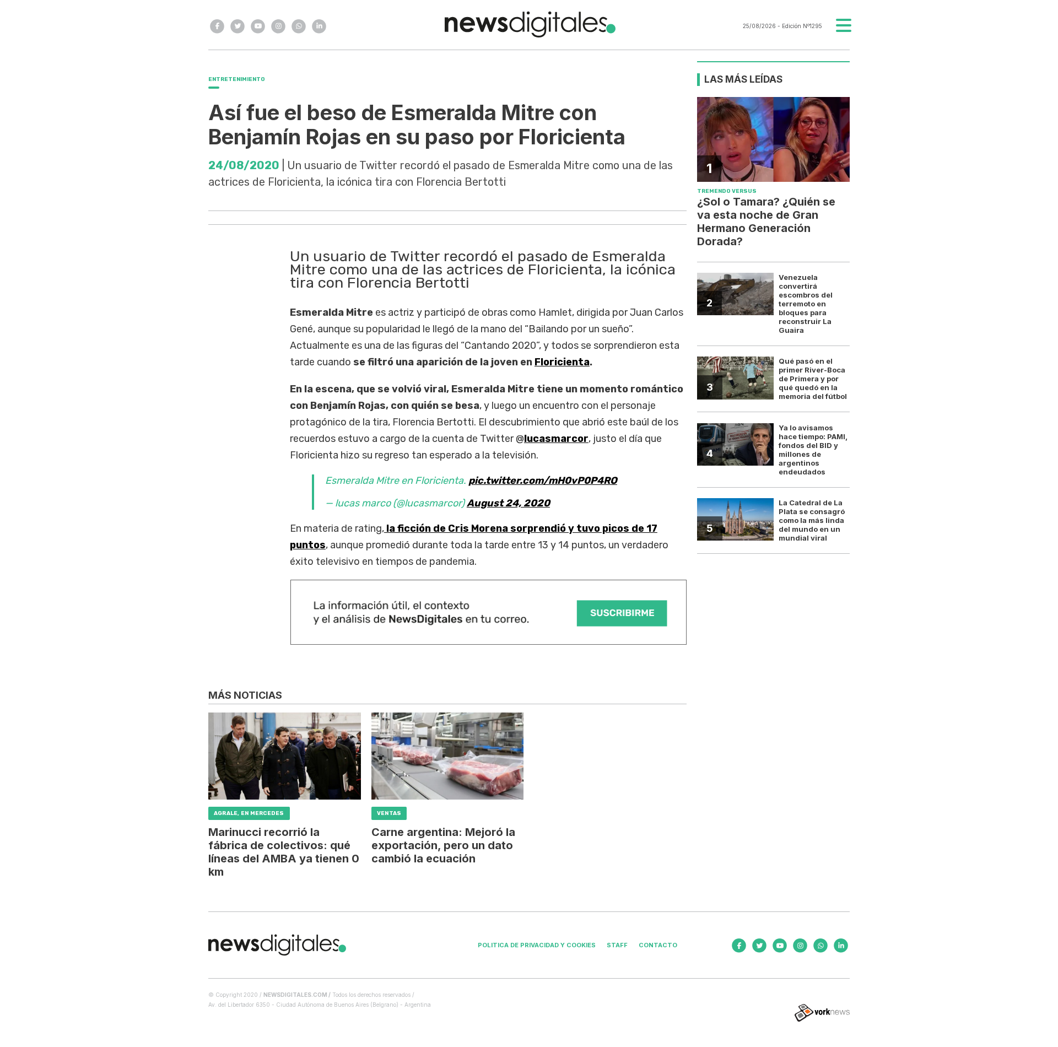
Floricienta (562, 362)
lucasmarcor (556, 439)
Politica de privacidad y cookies (537, 945)
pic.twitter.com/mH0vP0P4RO (542, 480)
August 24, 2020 (508, 503)
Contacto (658, 945)
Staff (617, 945)
